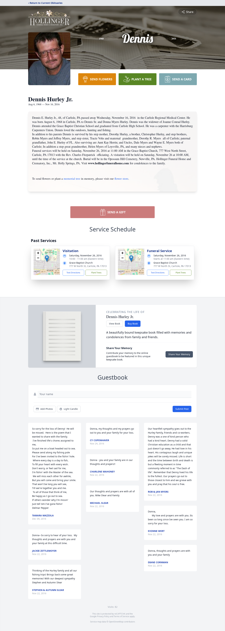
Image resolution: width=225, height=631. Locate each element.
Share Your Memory (179, 354)
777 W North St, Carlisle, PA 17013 (88, 266)
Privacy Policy (103, 616)
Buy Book (133, 323)
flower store (121, 178)
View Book (114, 323)
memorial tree (72, 178)
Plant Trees (96, 272)
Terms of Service (121, 616)
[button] (47, 258)
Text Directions (73, 272)
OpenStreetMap (116, 621)
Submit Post (182, 408)
